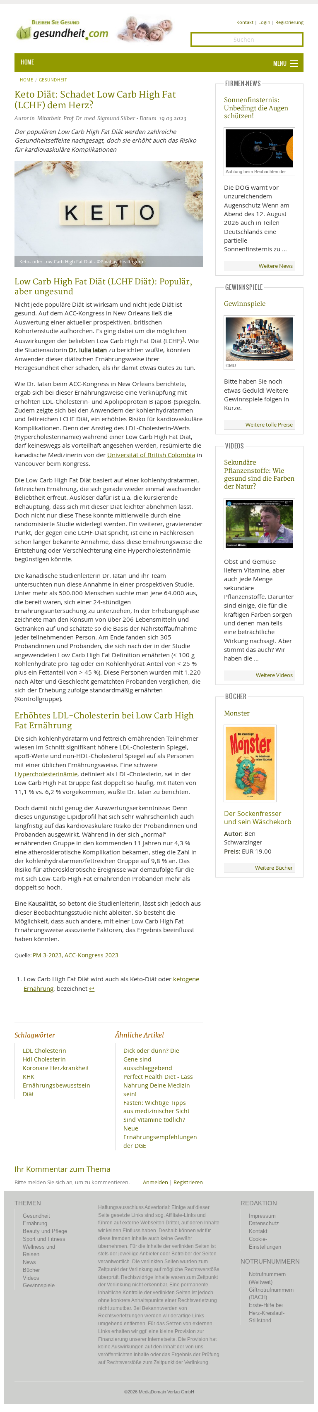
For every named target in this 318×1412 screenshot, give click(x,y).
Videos (31, 1278)
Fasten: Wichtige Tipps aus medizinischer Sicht (156, 1107)
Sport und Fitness (44, 1239)
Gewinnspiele (244, 304)
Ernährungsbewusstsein (56, 1085)
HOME (27, 62)
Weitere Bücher (274, 867)
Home (27, 80)
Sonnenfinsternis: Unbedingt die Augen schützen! (256, 108)
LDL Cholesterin (44, 1050)
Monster (237, 714)
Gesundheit (53, 80)
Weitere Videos (274, 675)
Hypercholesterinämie (45, 774)
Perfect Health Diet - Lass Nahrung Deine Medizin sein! (158, 1085)
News (29, 1262)
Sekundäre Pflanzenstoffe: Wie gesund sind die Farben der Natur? (259, 475)
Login (264, 22)
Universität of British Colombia (151, 455)
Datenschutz (264, 1223)
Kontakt (244, 22)
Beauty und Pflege (45, 1231)
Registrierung (289, 22)
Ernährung (35, 1223)
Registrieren (188, 1182)
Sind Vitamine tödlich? (154, 1119)
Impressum (262, 1216)
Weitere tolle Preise (269, 424)
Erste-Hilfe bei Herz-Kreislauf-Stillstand (266, 1313)
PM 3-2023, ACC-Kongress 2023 (75, 955)
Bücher (31, 1270)
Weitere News (276, 266)
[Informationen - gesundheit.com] (96, 28)
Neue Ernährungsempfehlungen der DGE (160, 1137)
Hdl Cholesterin (44, 1059)
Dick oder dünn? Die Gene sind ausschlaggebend (151, 1059)
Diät (28, 1094)
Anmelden (155, 1182)
